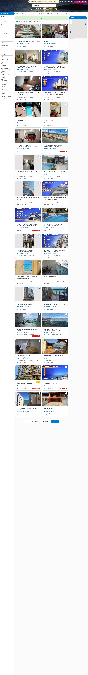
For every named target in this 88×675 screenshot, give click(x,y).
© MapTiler (79, 38)
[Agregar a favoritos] (39, 25)
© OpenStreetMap (83, 38)
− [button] (71, 23)
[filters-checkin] (2, 18)
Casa (4, 30)
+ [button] (71, 20)
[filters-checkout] (2, 21)
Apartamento (6, 31)
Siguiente (54, 421)
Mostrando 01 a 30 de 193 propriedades (41, 421)
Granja (5, 33)
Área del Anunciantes (68, 1)
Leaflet (75, 38)
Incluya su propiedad (80, 1)
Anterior (28, 421)
